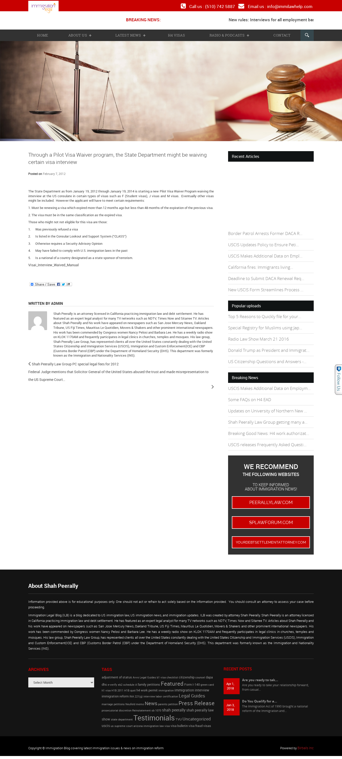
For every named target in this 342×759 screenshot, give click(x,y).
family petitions (149, 674)
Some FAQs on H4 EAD (248, 392)
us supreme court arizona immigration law (137, 716)
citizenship (187, 667)
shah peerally (174, 700)
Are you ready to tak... (260, 670)
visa (167, 716)
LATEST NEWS (129, 34)
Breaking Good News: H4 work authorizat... (266, 425)
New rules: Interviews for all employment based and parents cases (279, 19)
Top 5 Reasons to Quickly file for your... (262, 312)
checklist (172, 667)
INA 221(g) (136, 686)
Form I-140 (192, 674)
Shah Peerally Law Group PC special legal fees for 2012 (71, 362)
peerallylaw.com (270, 493)
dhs (104, 674)
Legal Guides (192, 686)
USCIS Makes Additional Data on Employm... (267, 382)
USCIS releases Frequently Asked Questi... (265, 436)
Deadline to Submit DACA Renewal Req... (264, 275)
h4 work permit (147, 680)
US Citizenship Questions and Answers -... (265, 355)
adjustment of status (117, 667)
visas (207, 716)
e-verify (112, 674)
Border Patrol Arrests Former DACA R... (262, 231)
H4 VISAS (177, 34)
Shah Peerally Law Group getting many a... (265, 414)
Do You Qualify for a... (259, 691)
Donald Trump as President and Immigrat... (266, 344)
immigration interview (192, 680)
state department (122, 709)
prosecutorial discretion (116, 700)
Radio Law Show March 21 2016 (256, 334)
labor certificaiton (167, 686)
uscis (106, 715)
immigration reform (115, 686)
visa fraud (196, 716)
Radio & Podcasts (227, 34)
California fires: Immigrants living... (258, 264)
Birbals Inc (306, 738)
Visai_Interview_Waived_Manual (51, 263)
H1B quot (130, 680)
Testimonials (154, 708)
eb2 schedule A (127, 674)
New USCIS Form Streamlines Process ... (263, 286)
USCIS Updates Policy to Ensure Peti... (261, 242)
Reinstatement (141, 700)
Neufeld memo (134, 694)
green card (207, 674)
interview (149, 686)
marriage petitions (113, 694)
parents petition (168, 694)
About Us (78, 34)
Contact (281, 34)
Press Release (197, 693)
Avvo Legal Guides (144, 667)
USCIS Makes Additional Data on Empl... (263, 253)
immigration (166, 680)
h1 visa (106, 680)
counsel (200, 667)
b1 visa (161, 667)
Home (43, 34)
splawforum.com (271, 513)
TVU (179, 709)
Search (307, 34)
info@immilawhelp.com (291, 6)
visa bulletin (179, 716)
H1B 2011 (117, 680)
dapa (209, 667)
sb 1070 (156, 700)
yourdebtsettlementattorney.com (271, 532)
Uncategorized (197, 709)
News (151, 693)
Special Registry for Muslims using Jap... (263, 323)
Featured (172, 673)
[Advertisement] (265, 194)
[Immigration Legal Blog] (47, 8)
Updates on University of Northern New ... (265, 403)
